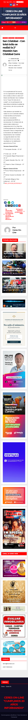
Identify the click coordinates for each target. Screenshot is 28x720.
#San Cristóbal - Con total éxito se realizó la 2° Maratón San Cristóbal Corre (16, 66)
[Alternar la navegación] (15, 28)
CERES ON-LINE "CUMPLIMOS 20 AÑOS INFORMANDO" (14, 15)
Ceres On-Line (15, 58)
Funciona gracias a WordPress (9, 715)
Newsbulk (23, 715)
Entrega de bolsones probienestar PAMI (19, 211)
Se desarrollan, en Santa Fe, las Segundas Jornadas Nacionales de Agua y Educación (9, 214)
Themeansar (14, 717)
